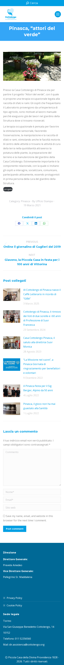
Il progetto (8, 189)
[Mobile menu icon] (58, 14)
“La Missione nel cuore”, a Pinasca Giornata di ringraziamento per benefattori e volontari (41, 366)
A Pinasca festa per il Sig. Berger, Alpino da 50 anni (38, 388)
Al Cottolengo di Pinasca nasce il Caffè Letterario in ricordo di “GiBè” (42, 294)
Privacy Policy (14, 598)
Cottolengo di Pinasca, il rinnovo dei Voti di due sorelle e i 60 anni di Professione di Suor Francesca (42, 318)
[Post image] (11, 294)
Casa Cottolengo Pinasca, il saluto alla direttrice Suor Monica (39, 342)
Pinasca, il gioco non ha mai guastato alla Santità (39, 406)
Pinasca (25, 201)
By (42, 201)
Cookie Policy (14, 605)
